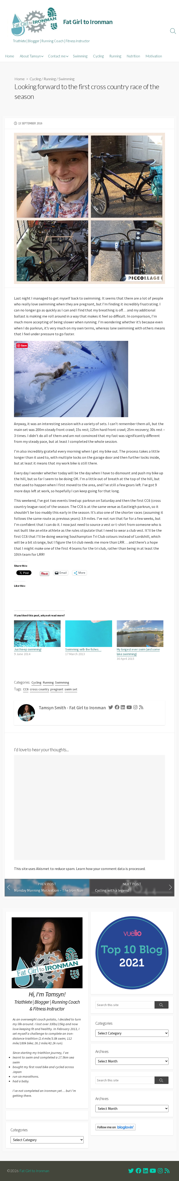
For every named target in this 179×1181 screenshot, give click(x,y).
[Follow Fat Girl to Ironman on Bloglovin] (115, 1127)
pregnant (56, 689)
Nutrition (133, 56)
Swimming (80, 56)
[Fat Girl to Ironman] (34, 22)
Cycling (98, 56)
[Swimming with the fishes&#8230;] (88, 633)
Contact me (57, 56)
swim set (71, 689)
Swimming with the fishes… (83, 649)
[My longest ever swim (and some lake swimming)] (140, 633)
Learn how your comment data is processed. (110, 868)
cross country (39, 689)
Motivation (154, 56)
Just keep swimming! (27, 649)
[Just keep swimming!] (37, 633)
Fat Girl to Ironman (34, 1171)
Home (9, 56)
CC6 (25, 689)
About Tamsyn (30, 56)
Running (115, 56)
